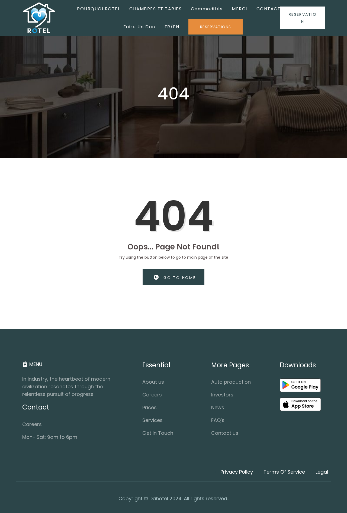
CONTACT (268, 9)
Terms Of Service (284, 471)
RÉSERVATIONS (215, 27)
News (217, 407)
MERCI (239, 9)
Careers (32, 424)
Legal (322, 471)
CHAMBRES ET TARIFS (155, 9)
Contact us (224, 433)
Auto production (231, 382)
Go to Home (179, 277)
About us (153, 382)
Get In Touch (157, 433)
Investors (222, 394)
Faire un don (139, 27)
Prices (149, 407)
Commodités (207, 9)
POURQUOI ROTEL (98, 9)
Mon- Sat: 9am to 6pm (49, 437)
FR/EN (172, 27)
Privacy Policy (236, 471)
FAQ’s (217, 420)
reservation (303, 18)
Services (152, 420)
